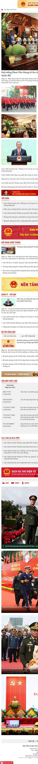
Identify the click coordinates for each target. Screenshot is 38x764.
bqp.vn (30, 757)
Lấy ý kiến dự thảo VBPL (10, 437)
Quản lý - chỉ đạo (8, 294)
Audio (27, 483)
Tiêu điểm (5, 198)
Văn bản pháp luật (9, 380)
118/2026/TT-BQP (9, 415)
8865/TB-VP (7, 392)
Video (17, 483)
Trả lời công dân (10, 336)
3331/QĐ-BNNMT (8, 424)
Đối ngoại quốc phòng (10, 242)
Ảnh (7, 483)
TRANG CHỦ (31, 741)
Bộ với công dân (8, 331)
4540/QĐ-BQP (7, 400)
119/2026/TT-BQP (9, 407)
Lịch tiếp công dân (28, 336)
